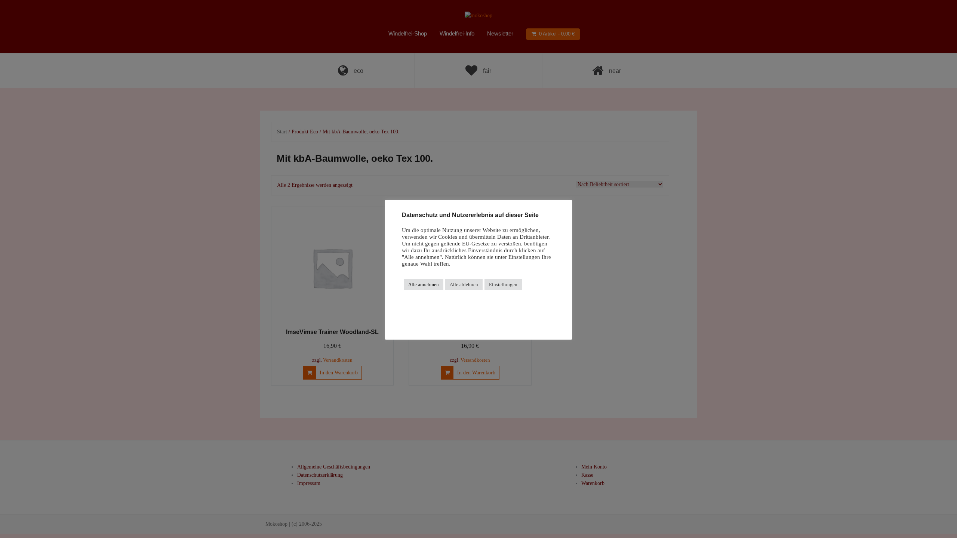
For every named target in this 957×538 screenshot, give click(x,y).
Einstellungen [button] (503, 284)
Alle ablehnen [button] (464, 284)
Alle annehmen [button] (423, 284)
